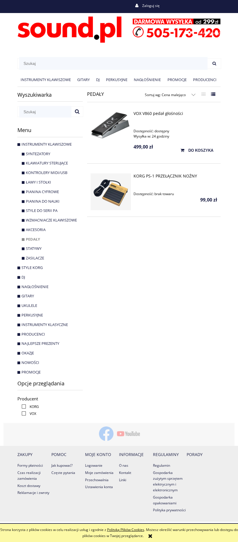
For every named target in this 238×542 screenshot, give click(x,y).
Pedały (33, 239)
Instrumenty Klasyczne (44, 324)
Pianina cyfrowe (42, 191)
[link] (29, 406)
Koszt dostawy (28, 485)
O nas (123, 465)
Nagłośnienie (34, 286)
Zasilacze (35, 258)
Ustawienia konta (99, 486)
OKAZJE (27, 353)
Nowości (30, 362)
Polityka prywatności (169, 510)
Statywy (34, 248)
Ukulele (29, 305)
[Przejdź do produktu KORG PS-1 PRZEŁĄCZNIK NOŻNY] (111, 191)
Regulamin (161, 465)
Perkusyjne (32, 315)
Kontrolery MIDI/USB (46, 172)
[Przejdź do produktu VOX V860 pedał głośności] (111, 125)
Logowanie (93, 465)
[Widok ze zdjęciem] (203, 94)
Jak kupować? (62, 465)
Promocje (31, 372)
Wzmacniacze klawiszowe (51, 220)
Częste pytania (63, 472)
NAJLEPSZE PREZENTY (40, 343)
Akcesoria (36, 229)
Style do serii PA (41, 210)
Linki (122, 479)
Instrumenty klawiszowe (46, 144)
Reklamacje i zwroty (33, 492)
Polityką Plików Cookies (125, 529)
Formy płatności (30, 465)
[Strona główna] (119, 28)
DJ (23, 277)
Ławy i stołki (38, 182)
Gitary (27, 296)
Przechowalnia (97, 479)
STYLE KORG (32, 267)
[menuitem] (45, 80)
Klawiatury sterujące (47, 163)
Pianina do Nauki (42, 201)
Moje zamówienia (99, 472)
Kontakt (125, 472)
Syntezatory (38, 153)
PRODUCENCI (33, 334)
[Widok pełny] (213, 94)
